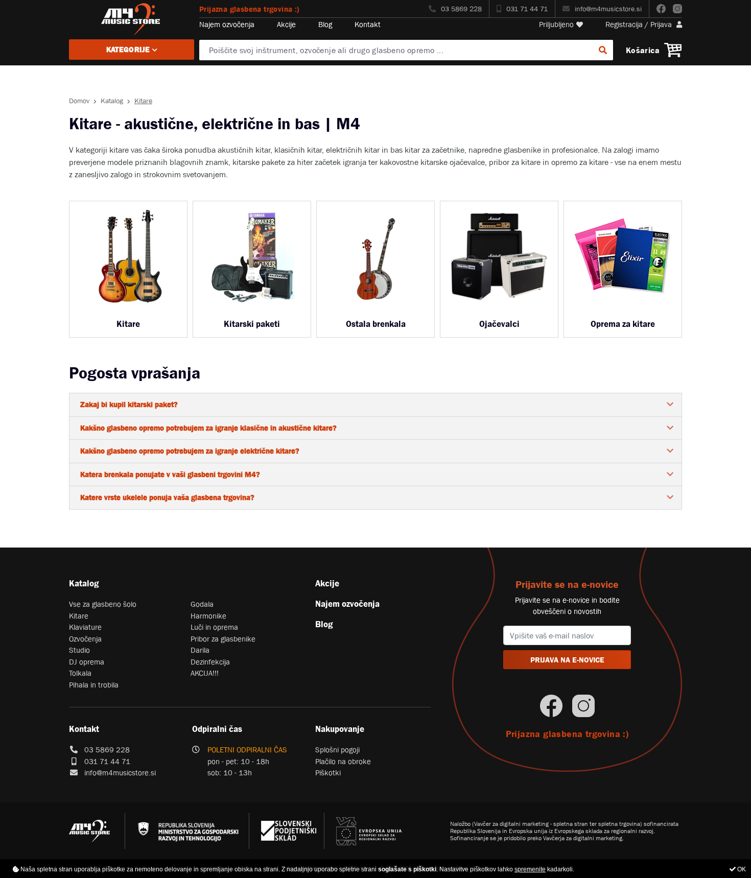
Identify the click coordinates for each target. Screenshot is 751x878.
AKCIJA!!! (205, 673)
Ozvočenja (85, 638)
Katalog (112, 101)
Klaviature (85, 627)
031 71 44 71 (527, 9)
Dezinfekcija (210, 661)
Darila (200, 650)
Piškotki (328, 772)
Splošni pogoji (337, 749)
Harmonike (208, 615)
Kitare (78, 615)
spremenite (530, 869)
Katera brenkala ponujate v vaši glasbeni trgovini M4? (170, 474)
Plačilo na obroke (343, 761)
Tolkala (80, 673)
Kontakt (368, 24)
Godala (202, 604)
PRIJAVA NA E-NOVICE (567, 659)
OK (741, 869)
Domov (79, 101)
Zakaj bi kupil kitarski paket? (129, 404)
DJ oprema (86, 661)
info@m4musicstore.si (608, 9)
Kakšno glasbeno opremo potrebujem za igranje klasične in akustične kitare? (208, 427)
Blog (325, 24)
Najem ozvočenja (226, 24)
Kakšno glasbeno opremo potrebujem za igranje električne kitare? (189, 450)
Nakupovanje (339, 729)
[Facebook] (661, 9)
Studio (79, 650)
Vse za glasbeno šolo (102, 604)
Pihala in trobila (94, 684)
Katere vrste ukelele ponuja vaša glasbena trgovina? (167, 497)
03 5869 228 (461, 9)
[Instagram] (677, 9)
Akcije (286, 24)
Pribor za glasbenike (223, 638)
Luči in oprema (214, 627)
